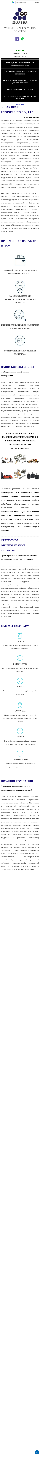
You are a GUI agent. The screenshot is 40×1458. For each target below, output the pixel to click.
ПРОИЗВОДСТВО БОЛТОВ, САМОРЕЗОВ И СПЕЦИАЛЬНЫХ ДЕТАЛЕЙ (20, 64)
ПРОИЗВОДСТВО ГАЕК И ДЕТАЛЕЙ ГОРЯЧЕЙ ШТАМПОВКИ (20, 73)
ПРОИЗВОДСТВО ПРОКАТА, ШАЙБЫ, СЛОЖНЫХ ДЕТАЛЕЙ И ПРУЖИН (20, 82)
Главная (20, 104)
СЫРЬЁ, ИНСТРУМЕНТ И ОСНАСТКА (20, 89)
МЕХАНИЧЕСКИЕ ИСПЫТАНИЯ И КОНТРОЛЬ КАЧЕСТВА (20, 97)
